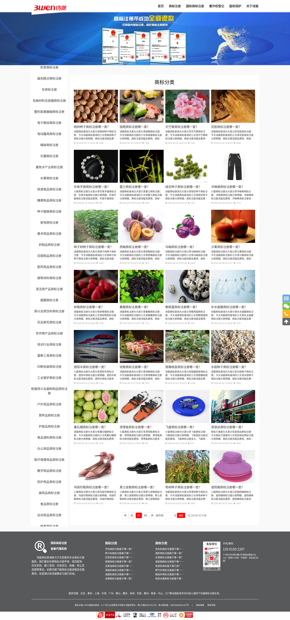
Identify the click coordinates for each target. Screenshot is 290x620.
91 (132, 515)
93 (145, 515)
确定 (181, 515)
